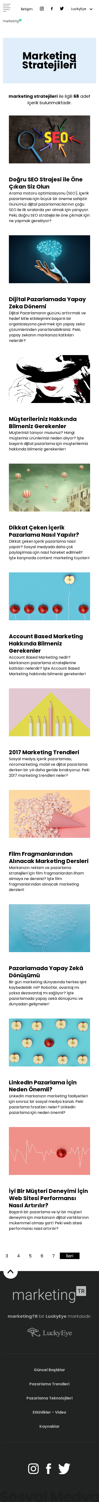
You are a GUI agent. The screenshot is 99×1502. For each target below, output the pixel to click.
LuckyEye (79, 8)
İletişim (27, 9)
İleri (69, 1256)
